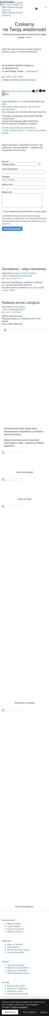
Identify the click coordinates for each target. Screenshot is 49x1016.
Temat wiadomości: (10, 168)
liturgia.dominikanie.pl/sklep (24, 273)
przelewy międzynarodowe (16, 106)
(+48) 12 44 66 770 (13, 278)
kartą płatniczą (34, 287)
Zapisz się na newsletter (17, 970)
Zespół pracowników (15, 952)
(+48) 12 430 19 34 (14, 76)
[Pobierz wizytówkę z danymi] (6, 94)
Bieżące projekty (14, 923)
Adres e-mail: (7, 184)
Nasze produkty (13, 926)
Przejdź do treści (7, 1)
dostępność (23, 988)
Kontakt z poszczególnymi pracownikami (18, 127)
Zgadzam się (10, 1012)
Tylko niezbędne (29, 1012)
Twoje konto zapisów (15, 965)
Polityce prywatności (20, 1007)
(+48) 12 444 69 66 (13, 312)
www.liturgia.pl (19, 306)
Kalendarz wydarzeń (15, 929)
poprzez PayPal (8, 290)
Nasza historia (13, 947)
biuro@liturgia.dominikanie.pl (22, 79)
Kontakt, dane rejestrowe (17, 993)
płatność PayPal (8, 109)
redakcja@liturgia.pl (16, 309)
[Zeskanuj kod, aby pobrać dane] (3, 94)
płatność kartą (34, 106)
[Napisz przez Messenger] (40, 91)
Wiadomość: (7, 192)
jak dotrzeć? (32, 71)
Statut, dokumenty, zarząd (18, 949)
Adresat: (5, 161)
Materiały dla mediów (16, 985)
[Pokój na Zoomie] (44, 91)
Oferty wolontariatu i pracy (18, 973)
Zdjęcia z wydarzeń (15, 931)
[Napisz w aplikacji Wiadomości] (33, 91)
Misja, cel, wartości (15, 944)
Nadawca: (6, 176)
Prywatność (12, 988)
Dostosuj (44, 1012)
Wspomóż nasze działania (18, 967)
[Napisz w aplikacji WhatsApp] (37, 91)
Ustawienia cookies (15, 991)
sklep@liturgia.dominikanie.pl (20, 275)
